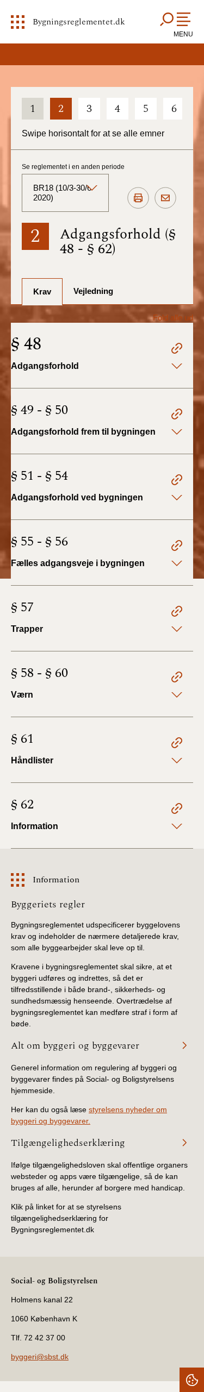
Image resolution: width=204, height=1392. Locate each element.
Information (56, 879)
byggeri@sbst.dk (40, 1356)
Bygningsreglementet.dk (79, 21)
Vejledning (93, 291)
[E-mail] (165, 198)
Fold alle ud (173, 317)
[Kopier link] (177, 350)
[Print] (138, 198)
